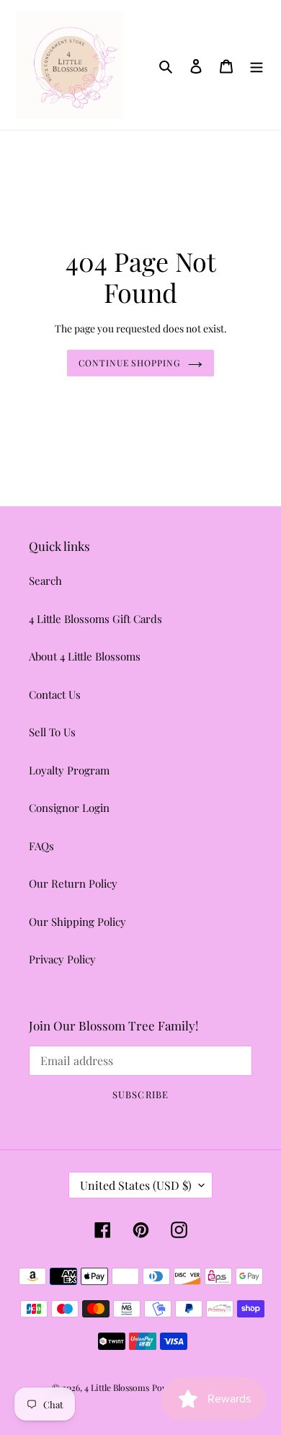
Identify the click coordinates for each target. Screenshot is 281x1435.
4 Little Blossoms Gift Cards (95, 618)
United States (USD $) (136, 1185)
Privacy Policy (62, 959)
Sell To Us (52, 732)
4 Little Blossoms (116, 1387)
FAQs (41, 846)
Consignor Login (69, 807)
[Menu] (256, 64)
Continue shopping (130, 362)
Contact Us (55, 694)
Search (45, 580)
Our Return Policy (73, 883)
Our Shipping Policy (77, 921)
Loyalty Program (69, 770)
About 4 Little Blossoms (84, 656)
